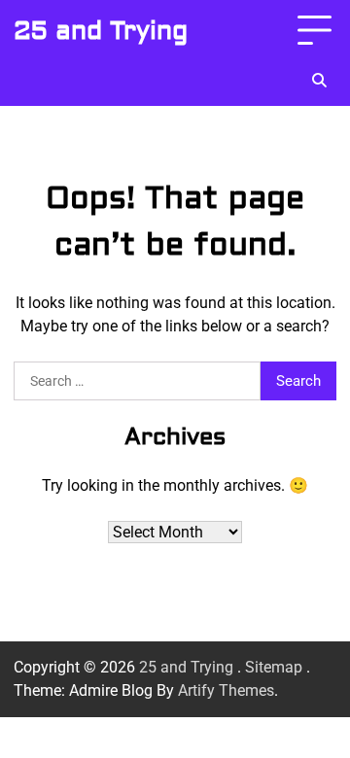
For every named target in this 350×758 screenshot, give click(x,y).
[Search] (318, 80)
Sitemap (273, 667)
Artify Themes (226, 690)
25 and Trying (101, 31)
